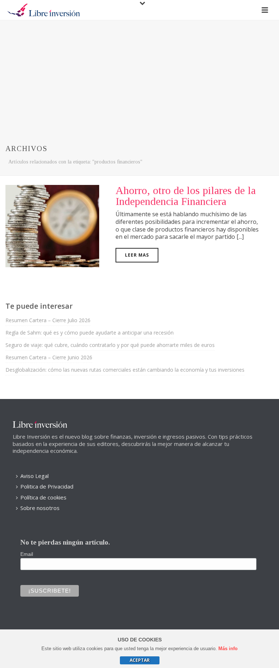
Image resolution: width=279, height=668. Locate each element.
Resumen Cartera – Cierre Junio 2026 (48, 357)
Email (26, 554)
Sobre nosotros (40, 507)
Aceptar (140, 660)
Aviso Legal (34, 475)
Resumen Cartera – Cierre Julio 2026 (47, 320)
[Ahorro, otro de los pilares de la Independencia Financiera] (52, 225)
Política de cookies (43, 497)
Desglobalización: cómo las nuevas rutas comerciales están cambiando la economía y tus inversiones (124, 370)
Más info (228, 648)
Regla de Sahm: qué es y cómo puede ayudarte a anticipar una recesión (89, 332)
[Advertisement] (139, 75)
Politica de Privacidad (46, 486)
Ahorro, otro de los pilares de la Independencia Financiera (186, 195)
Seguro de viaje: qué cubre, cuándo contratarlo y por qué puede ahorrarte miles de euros (110, 345)
